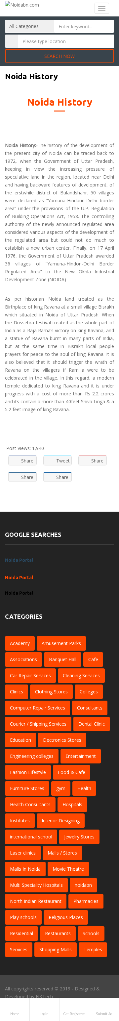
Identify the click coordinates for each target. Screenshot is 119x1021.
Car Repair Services (30, 675)
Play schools (23, 917)
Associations (23, 659)
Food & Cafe (71, 772)
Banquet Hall (62, 659)
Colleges (89, 691)
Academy (20, 643)
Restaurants (58, 933)
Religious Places (66, 917)
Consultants (89, 708)
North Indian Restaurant (35, 901)
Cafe (93, 659)
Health (84, 788)
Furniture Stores (27, 788)
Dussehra (24, 322)
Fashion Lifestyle (28, 772)
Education (20, 740)
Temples (93, 949)
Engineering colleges (32, 756)
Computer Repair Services (37, 708)
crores (107, 393)
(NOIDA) (57, 279)
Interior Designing (61, 820)
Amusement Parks (61, 643)
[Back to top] (97, 980)
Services (18, 949)
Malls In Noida (25, 869)
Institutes (20, 820)
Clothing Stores (51, 691)
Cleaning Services (81, 675)
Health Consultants (30, 804)
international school (31, 837)
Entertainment (80, 756)
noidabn (83, 885)
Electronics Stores (62, 740)
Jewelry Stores (79, 837)
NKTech (44, 996)
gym (60, 788)
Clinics (16, 691)
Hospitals (72, 804)
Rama (44, 330)
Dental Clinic (91, 724)
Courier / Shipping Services (38, 724)
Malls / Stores (62, 853)
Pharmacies (86, 901)
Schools (91, 933)
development (94, 232)
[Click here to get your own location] (108, 41)
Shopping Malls (55, 949)
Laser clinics (23, 853)
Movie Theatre (68, 869)
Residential (21, 933)
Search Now (59, 56)
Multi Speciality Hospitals (36, 885)
